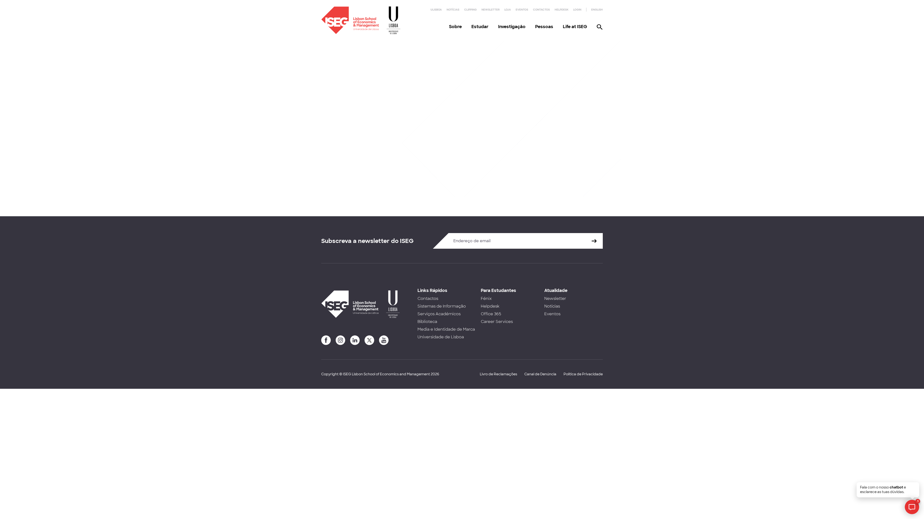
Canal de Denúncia (540, 374)
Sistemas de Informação (441, 306)
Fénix (486, 298)
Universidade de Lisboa (440, 337)
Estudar (479, 27)
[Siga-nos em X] (369, 340)
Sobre (455, 27)
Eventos (522, 9)
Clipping (470, 9)
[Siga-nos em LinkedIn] (355, 340)
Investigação (512, 27)
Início (325, 76)
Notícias (453, 9)
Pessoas (544, 27)
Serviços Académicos (439, 313)
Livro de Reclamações (498, 374)
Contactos (541, 9)
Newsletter (490, 9)
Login (577, 9)
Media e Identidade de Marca (446, 329)
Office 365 (491, 313)
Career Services (497, 321)
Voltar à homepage (347, 149)
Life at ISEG (575, 27)
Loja (507, 9)
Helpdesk (561, 9)
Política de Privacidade (583, 374)
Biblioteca (427, 321)
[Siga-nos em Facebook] (326, 340)
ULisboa (436, 9)
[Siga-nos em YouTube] (384, 340)
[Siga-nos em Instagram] (340, 340)
